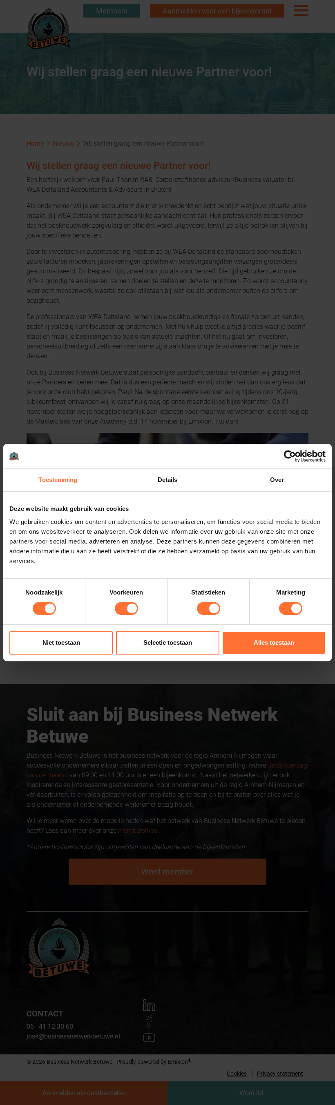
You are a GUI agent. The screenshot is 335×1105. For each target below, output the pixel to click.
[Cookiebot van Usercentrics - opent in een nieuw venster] (290, 456)
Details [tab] (168, 479)
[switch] (126, 608)
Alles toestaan (274, 642)
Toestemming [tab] (57, 479)
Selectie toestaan (167, 642)
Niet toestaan (61, 642)
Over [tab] (277, 479)
